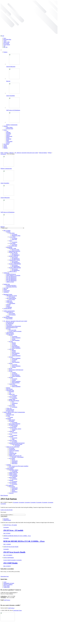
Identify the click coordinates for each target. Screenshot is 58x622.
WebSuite (8, 304)
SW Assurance (12, 314)
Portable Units (6, 284)
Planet (13, 404)
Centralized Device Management (13, 326)
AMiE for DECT (13, 271)
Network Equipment (8, 317)
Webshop (5, 147)
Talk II (10, 240)
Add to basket (4, 516)
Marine (7, 137)
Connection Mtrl (12, 453)
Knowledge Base (7, 39)
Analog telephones (13, 475)
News (4, 38)
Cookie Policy (6, 587)
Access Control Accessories (15, 331)
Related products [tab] (7, 520)
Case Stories (6, 144)
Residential (8, 138)
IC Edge (8, 416)
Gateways (11, 452)
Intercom (11, 152)
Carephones (6, 292)
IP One (10, 368)
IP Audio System (10, 410)
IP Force (11, 357)
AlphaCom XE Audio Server (12, 446)
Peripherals (8, 413)
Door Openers (9, 389)
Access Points (6, 290)
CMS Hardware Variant (11, 295)
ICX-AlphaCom (10, 485)
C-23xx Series (12, 243)
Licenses (14, 344)
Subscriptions (12, 303)
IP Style (11, 335)
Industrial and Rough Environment (17, 443)
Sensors (5, 289)
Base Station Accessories (14, 251)
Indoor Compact (12, 396)
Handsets (8, 231)
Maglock (8, 387)
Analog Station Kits (13, 472)
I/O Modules (9, 307)
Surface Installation (16, 337)
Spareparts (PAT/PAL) (11, 285)
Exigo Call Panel (13, 440)
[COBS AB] (2, 35)
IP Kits (10, 434)
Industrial (11, 480)
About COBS (6, 42)
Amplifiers (8, 464)
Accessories (3, 154)
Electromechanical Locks (11, 327)
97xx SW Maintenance (11, 280)
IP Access (8, 328)
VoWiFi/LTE (6, 272)
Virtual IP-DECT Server (14, 260)
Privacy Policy (6, 585)
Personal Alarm (9, 128)
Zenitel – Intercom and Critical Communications (14, 412)
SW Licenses (15, 253)
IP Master (11, 436)
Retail (7, 140)
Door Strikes (9, 324)
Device (13, 459)
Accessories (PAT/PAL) (11, 286)
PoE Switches (9, 318)
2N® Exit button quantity (6, 514)
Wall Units (5, 288)
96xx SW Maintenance (11, 279)
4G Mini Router (9, 323)
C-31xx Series (12, 236)
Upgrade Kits (12, 449)
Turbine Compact (13, 473)
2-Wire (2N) (9, 408)
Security (8, 142)
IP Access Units (12, 330)
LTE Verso (11, 349)
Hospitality (8, 133)
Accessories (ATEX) (16, 428)
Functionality (15, 461)
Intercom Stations (43, 152)
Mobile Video (12, 399)
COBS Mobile (9, 302)
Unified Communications (9, 310)
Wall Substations (12, 482)
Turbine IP (11, 431)
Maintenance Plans (16, 235)
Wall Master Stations (13, 469)
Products (5, 52)
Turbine (13, 430)
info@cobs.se (7, 600)
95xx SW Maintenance (11, 278)
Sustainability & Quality (8, 583)
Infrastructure (9, 136)
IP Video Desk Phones (14, 400)
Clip (10, 392)
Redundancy (15, 462)
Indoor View (12, 394)
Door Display (12, 419)
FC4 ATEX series (13, 245)
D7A (13, 401)
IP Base (49, 152)
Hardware (11, 493)
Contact (5, 145)
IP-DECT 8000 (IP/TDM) (15, 267)
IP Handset (11, 391)
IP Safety (11, 377)
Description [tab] (6, 518)
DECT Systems (6, 230)
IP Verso (11, 341)
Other (13, 439)
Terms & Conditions (7, 584)
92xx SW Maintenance (11, 276)
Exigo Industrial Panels (17, 444)
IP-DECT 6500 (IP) (13, 256)
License (13, 339)
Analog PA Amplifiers (14, 450)
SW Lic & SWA (15, 249)
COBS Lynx (9, 300)
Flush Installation (16, 340)
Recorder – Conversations (17, 457)
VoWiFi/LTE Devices (11, 274)
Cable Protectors (10, 332)
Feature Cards (12, 454)
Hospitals (8, 132)
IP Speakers (11, 421)
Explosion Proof (12, 427)
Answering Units (10, 390)
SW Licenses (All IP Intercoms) (16, 369)
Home (2, 152)
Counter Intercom (10, 409)
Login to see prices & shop (7, 509)
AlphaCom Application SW (15, 455)
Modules (14, 342)
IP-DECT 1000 (12, 248)
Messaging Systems (7, 294)
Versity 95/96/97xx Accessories (13, 275)
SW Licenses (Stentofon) (14, 423)
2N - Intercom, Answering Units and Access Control (26, 152)
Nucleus (8, 306)
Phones (7, 316)
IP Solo (10, 371)
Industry (8, 135)
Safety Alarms (9, 127)
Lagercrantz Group (17, 610)
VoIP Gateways (9, 312)
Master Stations (12, 477)
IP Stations (8, 418)
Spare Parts (14, 239)
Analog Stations (9, 468)
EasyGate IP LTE (10, 322)
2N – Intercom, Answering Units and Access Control (15, 321)
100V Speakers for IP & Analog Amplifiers (18, 466)
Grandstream (15, 403)
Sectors (5, 129)
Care (7, 131)
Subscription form (5, 576)
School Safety (9, 141)
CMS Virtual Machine (11, 298)
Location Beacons (7, 308)
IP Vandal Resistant (13, 425)
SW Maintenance (16, 254)
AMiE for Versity (10, 281)
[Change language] (5, 47)
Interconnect (14, 463)
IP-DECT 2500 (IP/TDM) (15, 263)
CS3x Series (12, 233)
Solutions (5, 126)
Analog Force (12, 384)
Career (4, 40)
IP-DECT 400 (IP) (13, 252)
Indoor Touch (12, 405)
